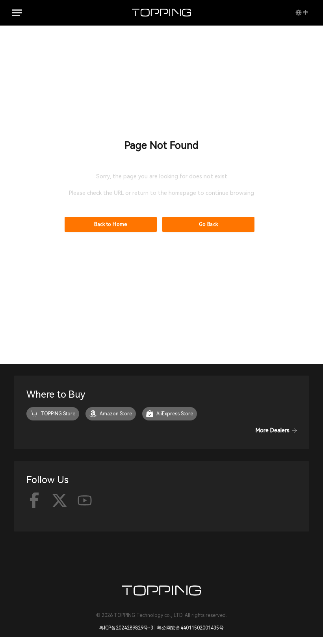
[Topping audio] (161, 12)
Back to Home (110, 224)
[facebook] (34, 500)
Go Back (208, 224)
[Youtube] (85, 500)
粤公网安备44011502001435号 (190, 628)
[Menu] (17, 13)
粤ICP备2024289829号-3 (126, 628)
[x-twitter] (59, 500)
